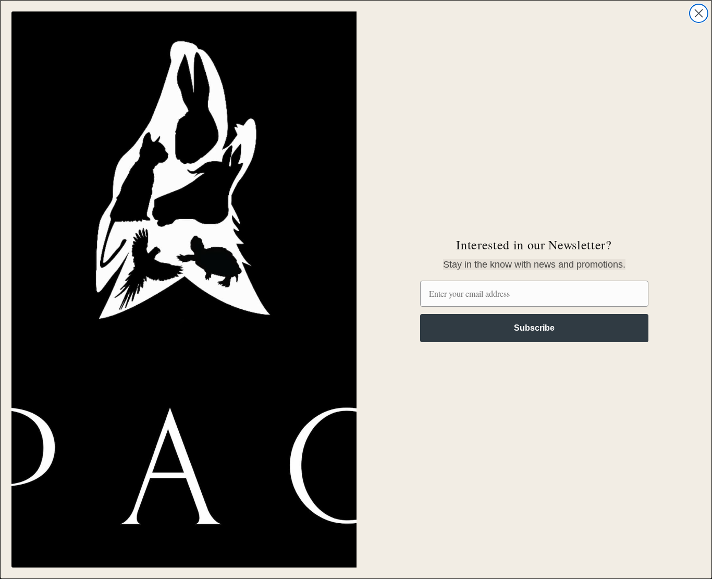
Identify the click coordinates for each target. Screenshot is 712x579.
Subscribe (534, 327)
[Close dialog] (699, 13)
